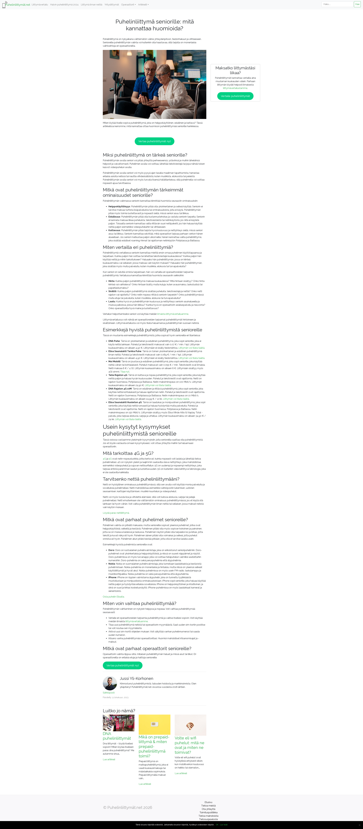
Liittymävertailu (40, 4)
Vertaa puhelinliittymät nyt (154, 141)
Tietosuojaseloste (208, 819)
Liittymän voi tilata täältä (191, 348)
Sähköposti (109, 692)
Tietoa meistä (208, 805)
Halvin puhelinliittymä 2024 (64, 4)
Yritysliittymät (112, 4)
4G (104, 458)
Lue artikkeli (109, 759)
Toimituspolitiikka (209, 812)
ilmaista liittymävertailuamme (172, 314)
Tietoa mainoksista (208, 816)
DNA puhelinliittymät (117, 736)
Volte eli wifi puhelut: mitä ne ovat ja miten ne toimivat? (189, 745)
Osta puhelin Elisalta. (113, 596)
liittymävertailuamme (136, 621)
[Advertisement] (235, 34)
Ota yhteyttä (208, 809)
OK (217, 824)
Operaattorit (127, 4)
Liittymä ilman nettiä (91, 4)
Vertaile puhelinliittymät (235, 96)
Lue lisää (223, 824)
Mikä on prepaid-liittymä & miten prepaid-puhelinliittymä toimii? (154, 746)
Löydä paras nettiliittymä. (116, 513)
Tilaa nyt (124, 371)
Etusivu (208, 802)
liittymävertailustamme (235, 88)
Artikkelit (142, 4)
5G (110, 458)
